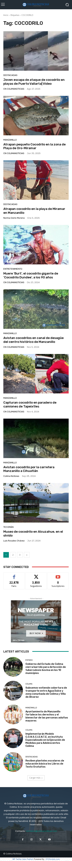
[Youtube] (49, 839)
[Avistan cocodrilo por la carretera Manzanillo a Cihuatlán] (36, 438)
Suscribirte (58, 575)
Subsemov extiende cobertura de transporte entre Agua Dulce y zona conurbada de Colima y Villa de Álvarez (46, 692)
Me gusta (14, 575)
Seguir (36, 575)
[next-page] (27, 555)
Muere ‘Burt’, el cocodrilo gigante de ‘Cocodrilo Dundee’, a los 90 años (30, 275)
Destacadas (10, 75)
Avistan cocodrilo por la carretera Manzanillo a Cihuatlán (28, 469)
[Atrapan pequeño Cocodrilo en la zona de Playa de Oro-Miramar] (36, 115)
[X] (40, 839)
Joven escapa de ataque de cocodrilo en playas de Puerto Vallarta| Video (34, 82)
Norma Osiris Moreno (14, 218)
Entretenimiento (12, 269)
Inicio (5, 15)
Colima (28, 684)
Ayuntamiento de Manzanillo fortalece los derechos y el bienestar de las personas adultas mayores (46, 716)
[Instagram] (31, 839)
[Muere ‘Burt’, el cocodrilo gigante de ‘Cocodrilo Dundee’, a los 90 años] (36, 244)
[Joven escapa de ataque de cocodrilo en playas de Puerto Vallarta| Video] (36, 51)
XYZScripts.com (53, 859)
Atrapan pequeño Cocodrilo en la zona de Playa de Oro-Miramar (34, 146)
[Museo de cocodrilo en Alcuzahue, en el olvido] (36, 503)
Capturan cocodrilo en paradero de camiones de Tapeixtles (29, 404)
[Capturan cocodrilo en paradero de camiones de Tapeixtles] (36, 373)
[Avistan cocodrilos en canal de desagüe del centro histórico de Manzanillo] (36, 309)
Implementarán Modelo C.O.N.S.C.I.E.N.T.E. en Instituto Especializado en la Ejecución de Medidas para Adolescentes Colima (45, 739)
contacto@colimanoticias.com (41, 831)
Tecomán (8, 527)
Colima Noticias (11, 476)
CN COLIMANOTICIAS (13, 89)
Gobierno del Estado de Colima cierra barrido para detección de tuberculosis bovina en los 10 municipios (45, 668)
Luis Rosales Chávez (14, 540)
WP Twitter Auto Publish (22, 859)
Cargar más (34, 777)
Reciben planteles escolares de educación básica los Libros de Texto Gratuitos (44, 763)
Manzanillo (10, 140)
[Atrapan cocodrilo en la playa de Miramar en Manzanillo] (36, 180)
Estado (29, 660)
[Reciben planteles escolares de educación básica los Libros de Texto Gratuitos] (13, 762)
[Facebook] (22, 839)
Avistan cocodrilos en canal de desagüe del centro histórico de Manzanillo (33, 340)
